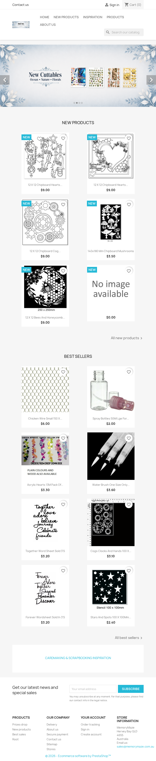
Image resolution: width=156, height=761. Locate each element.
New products (21, 729)
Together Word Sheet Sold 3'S (45, 551)
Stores (51, 749)
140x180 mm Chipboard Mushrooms (111, 251)
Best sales (19, 734)
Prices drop (19, 724)
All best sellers (129, 638)
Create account (91, 734)
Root (15, 739)
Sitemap (52, 744)
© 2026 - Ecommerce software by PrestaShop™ (78, 756)
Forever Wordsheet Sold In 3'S (45, 617)
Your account (93, 717)
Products (115, 17)
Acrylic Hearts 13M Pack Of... (45, 485)
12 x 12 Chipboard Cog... (45, 251)
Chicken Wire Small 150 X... (45, 418)
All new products (127, 338)
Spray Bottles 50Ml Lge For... (111, 418)
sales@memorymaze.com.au (135, 746)
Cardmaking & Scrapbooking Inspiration (78, 658)
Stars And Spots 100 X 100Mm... (111, 617)
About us (48, 25)
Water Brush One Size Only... (111, 485)
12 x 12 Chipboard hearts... (45, 185)
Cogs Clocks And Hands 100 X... (111, 551)
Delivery (52, 724)
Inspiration (92, 17)
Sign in (85, 729)
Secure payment (57, 734)
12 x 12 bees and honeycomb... (45, 317)
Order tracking (90, 724)
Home (44, 17)
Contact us (20, 5)
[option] (78, 76)
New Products (66, 17)
